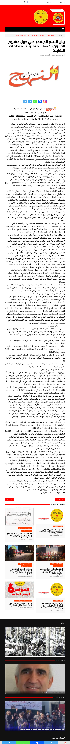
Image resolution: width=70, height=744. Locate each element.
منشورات (17, 601)
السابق (59, 499)
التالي (10, 499)
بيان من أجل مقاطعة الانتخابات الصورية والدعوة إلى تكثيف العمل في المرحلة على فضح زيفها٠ (51, 606)
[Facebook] (40, 101)
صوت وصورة (55, 2)
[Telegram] (30, 101)
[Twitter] (25, 101)
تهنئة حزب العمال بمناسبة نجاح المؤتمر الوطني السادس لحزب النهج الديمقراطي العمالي (19, 535)
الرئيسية (62, 2)
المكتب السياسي (44, 55)
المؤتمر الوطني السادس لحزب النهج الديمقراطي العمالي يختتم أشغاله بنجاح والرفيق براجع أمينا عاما (51, 571)
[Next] (61, 642)
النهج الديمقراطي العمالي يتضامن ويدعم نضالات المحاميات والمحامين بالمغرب (50, 531)
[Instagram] (45, 101)
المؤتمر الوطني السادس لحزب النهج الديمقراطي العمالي (20, 604)
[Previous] (9, 679)
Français (48, 2)
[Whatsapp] (35, 101)
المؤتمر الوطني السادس (25, 528)
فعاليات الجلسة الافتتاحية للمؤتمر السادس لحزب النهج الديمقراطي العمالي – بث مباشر (21, 571)
